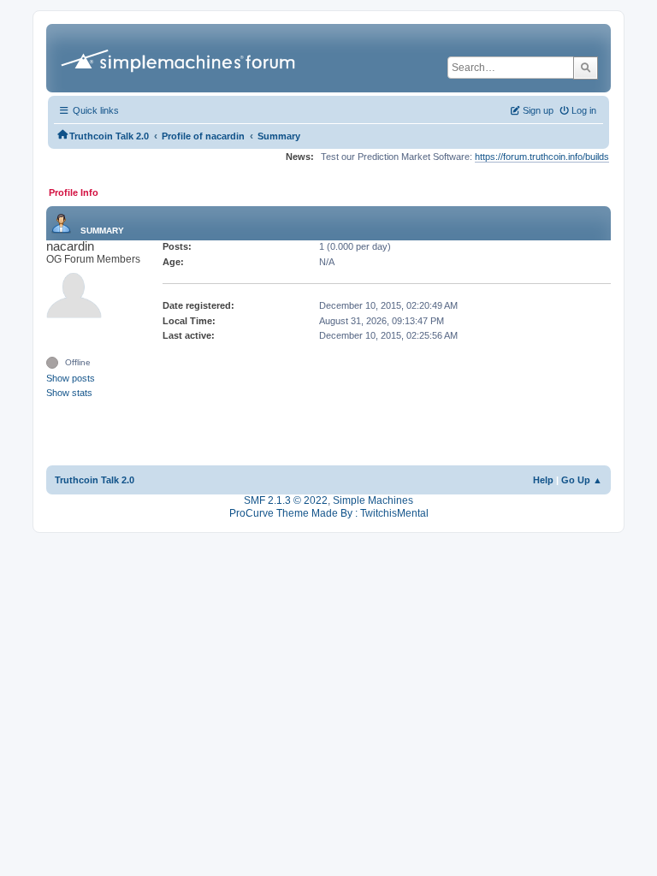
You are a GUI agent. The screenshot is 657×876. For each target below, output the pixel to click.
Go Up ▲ (581, 480)
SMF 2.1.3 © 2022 (286, 500)
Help (543, 480)
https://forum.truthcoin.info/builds (542, 156)
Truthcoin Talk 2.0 (94, 480)
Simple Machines (373, 500)
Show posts (70, 378)
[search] (585, 67)
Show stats (69, 393)
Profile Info (73, 192)
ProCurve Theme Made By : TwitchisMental (329, 513)
